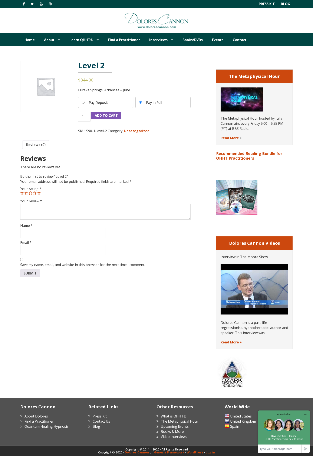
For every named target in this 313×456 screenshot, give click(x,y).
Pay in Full (154, 102)
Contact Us (101, 421)
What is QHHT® (174, 416)
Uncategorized (136, 131)
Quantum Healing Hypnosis (46, 426)
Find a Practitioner (39, 421)
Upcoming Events (175, 426)
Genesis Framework (169, 452)
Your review (31, 201)
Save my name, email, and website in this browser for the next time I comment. (82, 264)
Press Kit (267, 3)
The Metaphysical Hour (179, 421)
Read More (230, 138)
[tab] (36, 144)
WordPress (195, 452)
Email (26, 242)
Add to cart (106, 115)
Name (26, 225)
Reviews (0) (36, 144)
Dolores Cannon (156, 20)
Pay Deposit (98, 102)
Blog (285, 3)
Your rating (30, 188)
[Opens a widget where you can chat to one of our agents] (284, 432)
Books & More (172, 431)
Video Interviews (174, 436)
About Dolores (36, 416)
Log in (210, 452)
